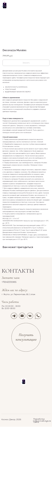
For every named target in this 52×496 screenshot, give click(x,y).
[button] (26, 338)
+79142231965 (9, 282)
